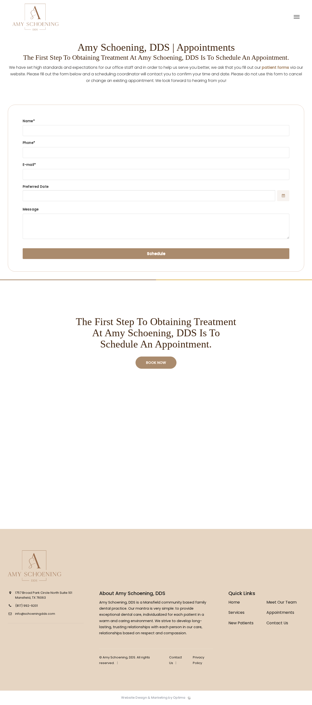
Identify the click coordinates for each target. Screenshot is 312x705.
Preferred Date (36, 186)
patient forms (275, 67)
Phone (28, 142)
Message (31, 209)
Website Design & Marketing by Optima (153, 697)
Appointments (280, 612)
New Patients (241, 623)
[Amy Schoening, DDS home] (45, 566)
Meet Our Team (281, 602)
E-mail (28, 164)
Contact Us (277, 623)
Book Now (156, 362)
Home (234, 602)
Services (236, 612)
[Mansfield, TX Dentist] (35, 32)
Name (28, 121)
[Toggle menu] (297, 17)
